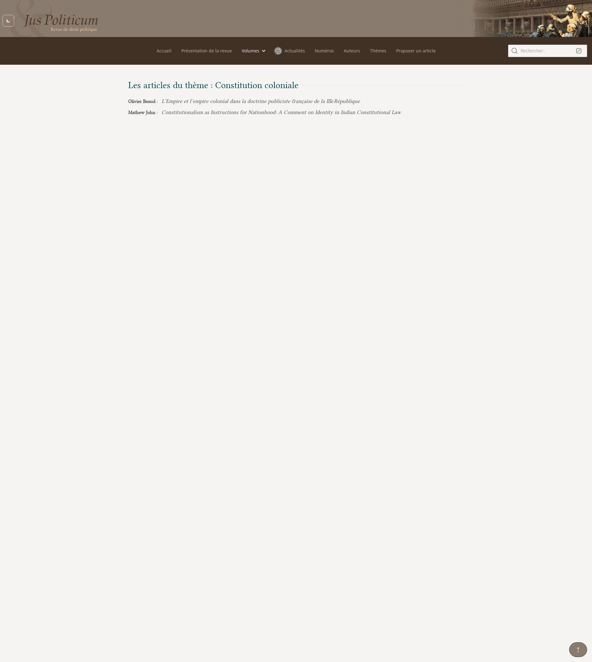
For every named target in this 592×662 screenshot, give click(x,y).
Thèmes (378, 51)
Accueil (164, 51)
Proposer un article (416, 51)
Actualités (295, 51)
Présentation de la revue (206, 51)
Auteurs (352, 51)
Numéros (324, 51)
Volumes (250, 51)
